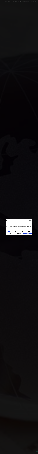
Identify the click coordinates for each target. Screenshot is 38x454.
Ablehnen (10, 233)
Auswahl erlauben (19, 233)
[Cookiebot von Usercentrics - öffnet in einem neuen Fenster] (29, 220)
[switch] (16, 231)
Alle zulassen (27, 233)
